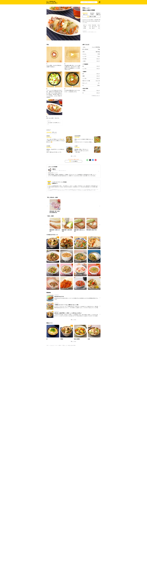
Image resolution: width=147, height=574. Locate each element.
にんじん (84, 54)
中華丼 (59, 345)
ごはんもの (52, 345)
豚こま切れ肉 (85, 49)
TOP (47, 345)
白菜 (83, 51)
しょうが (84, 56)
